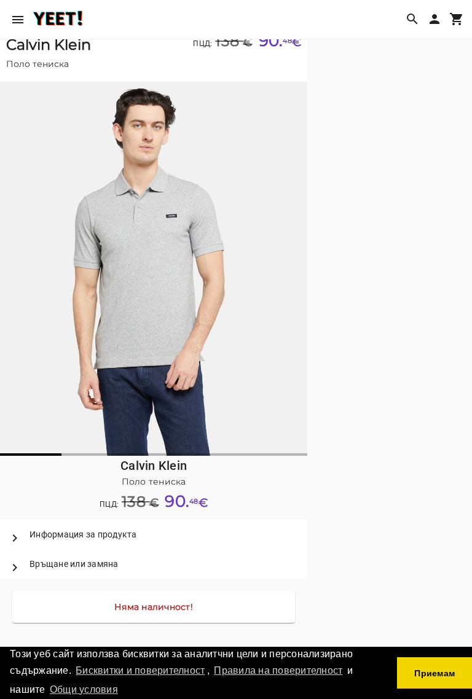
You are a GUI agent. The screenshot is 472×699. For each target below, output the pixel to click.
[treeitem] (153, 534)
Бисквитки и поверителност (140, 670)
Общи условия (84, 689)
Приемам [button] (434, 673)
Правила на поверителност (278, 670)
